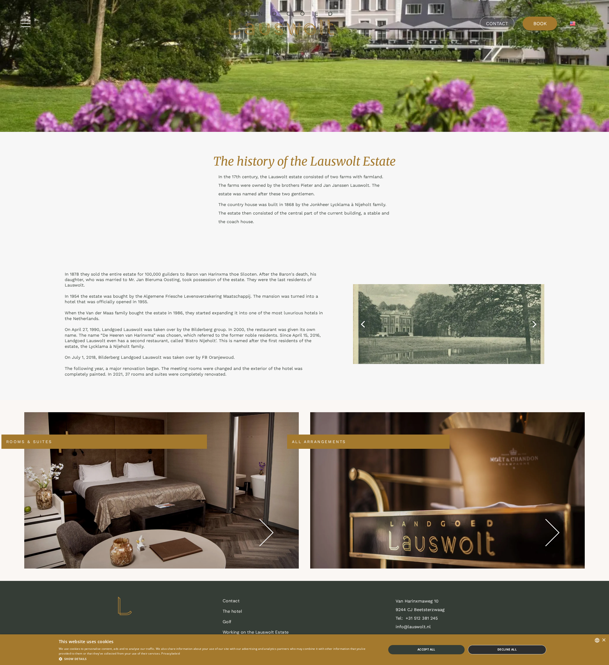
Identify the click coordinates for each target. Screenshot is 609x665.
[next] (534, 324)
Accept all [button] (426, 649)
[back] (363, 324)
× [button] (603, 640)
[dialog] (304, 649)
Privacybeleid (170, 653)
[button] (218, 658)
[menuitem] (302, 602)
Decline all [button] (507, 649)
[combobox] (597, 640)
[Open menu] (26, 23)
